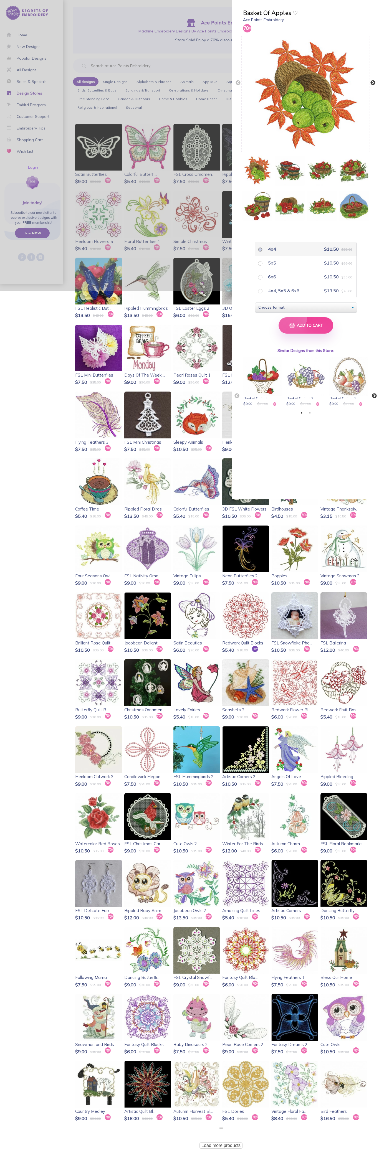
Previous (238, 83)
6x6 (271, 276)
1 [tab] (301, 413)
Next (373, 83)
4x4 (271, 249)
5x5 (271, 262)
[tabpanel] (263, 382)
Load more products (221, 1145)
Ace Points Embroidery (263, 19)
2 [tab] (310, 413)
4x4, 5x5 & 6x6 (283, 290)
